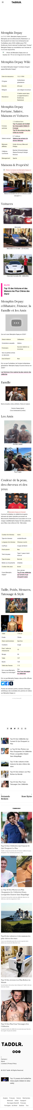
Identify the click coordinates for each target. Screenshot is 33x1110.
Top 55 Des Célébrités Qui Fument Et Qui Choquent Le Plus (19, 741)
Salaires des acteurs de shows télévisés (20, 139)
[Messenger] (11, 728)
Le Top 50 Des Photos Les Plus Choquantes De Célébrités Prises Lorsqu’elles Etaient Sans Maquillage (15, 892)
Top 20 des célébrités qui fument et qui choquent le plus (24, 575)
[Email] (25, 728)
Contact (4, 1063)
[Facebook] (7, 728)
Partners (3, 1059)
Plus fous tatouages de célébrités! (23, 672)
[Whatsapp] (22, 728)
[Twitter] (14, 728)
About (3, 1061)
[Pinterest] (18, 728)
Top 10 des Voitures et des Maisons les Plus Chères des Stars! (17, 291)
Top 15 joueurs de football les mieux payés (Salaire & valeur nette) (20, 1081)
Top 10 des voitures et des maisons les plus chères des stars (20, 764)
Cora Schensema (15, 410)
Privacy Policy (12, 1063)
